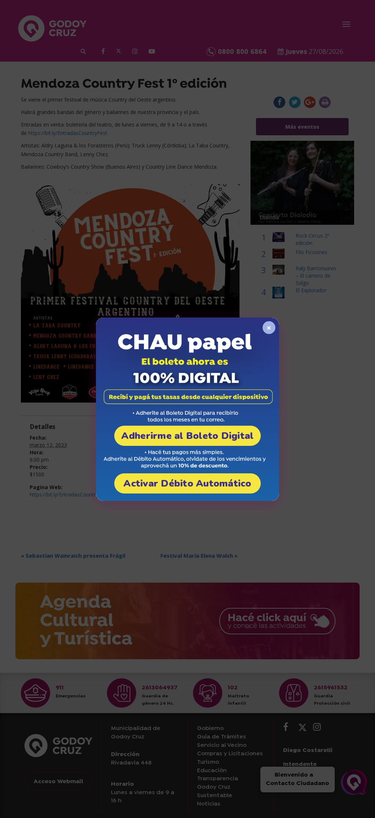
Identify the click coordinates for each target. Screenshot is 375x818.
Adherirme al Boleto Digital (187, 435)
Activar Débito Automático (187, 483)
